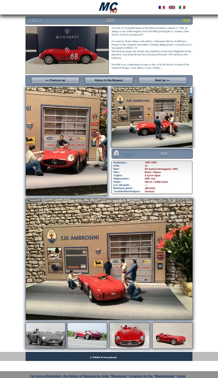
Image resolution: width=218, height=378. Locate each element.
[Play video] (67, 50)
